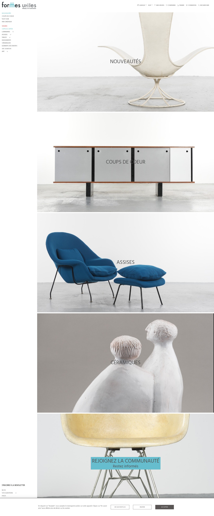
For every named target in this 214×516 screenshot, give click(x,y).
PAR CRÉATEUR (7, 22)
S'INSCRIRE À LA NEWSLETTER (13, 485)
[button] (8, 32)
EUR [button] (149, 5)
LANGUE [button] (142, 5)
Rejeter (142, 507)
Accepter (164, 507)
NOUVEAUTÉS (6, 13)
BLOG (4, 490)
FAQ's (4, 496)
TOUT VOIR (5, 19)
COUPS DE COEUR (8, 16)
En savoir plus (120, 507)
